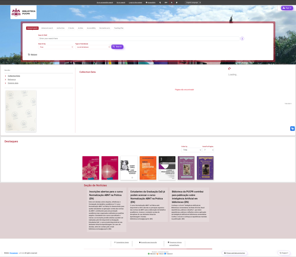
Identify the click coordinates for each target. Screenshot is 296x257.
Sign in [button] (288, 8)
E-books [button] (71, 28)
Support (285, 253)
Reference (12, 79)
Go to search (121, 2)
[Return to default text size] (171, 2)
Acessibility (151, 2)
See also (7, 70)
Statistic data (13, 83)
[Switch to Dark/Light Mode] (160, 2)
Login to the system (135, 2)
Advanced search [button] (47, 28)
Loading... (233, 74)
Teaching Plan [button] (118, 28)
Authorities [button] (61, 28)
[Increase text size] (166, 2)
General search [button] (32, 28)
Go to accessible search (105, 2)
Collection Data (14, 76)
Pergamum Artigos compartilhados (175, 244)
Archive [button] (80, 28)
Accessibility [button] (91, 28)
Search (119, 47)
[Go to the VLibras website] (176, 2)
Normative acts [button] (104, 28)
